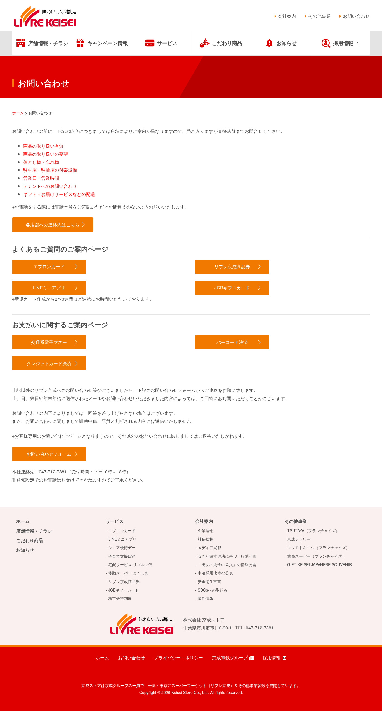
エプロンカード (49, 266)
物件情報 (205, 598)
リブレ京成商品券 (232, 266)
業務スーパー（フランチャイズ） (316, 556)
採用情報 (343, 43)
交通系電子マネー (49, 342)
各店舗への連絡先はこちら (52, 224)
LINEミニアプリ (49, 287)
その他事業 (319, 16)
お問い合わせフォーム (49, 454)
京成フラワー (299, 539)
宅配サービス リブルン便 (130, 564)
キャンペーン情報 (108, 43)
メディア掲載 (209, 547)
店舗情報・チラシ (48, 43)
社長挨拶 (205, 539)
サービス (167, 43)
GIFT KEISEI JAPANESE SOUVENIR (319, 564)
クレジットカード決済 (49, 363)
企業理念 (205, 530)
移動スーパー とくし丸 (128, 573)
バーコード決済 (232, 342)
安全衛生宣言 (209, 581)
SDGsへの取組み (213, 590)
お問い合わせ (356, 16)
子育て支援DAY (121, 556)
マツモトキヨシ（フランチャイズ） (318, 547)
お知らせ (287, 43)
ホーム (23, 521)
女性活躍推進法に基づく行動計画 (227, 556)
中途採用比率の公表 (215, 573)
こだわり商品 (227, 43)
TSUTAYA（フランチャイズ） (313, 530)
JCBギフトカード (232, 287)
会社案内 (287, 16)
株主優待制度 (120, 598)
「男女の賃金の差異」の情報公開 (227, 564)
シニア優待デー (122, 547)
